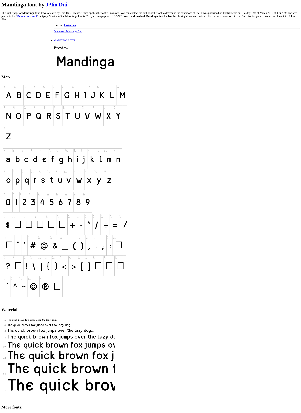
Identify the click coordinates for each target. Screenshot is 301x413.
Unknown (70, 25)
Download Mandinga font (68, 31)
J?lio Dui (56, 4)
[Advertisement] (27, 45)
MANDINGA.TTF (64, 40)
